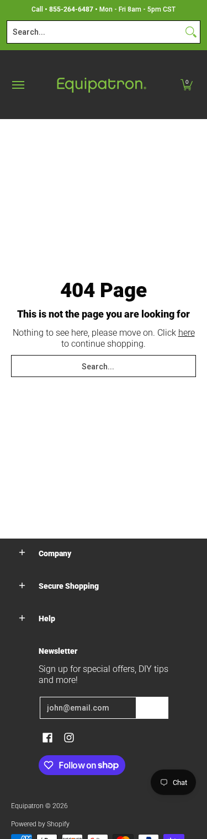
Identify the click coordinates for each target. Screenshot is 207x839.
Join (152, 707)
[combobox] (94, 32)
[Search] (191, 32)
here (186, 332)
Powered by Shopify (40, 824)
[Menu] (17, 84)
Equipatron (27, 806)
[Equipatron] (101, 85)
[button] (186, 84)
